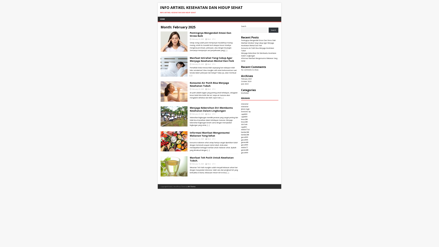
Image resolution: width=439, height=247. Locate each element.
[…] (226, 50)
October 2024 (246, 81)
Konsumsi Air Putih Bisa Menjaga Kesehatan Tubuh (209, 84)
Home (162, 19)
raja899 (244, 127)
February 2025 (246, 79)
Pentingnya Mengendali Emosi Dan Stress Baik (210, 34)
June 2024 (244, 84)
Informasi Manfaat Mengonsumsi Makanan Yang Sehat (210, 134)
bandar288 (245, 132)
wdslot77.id (245, 129)
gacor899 (244, 137)
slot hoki (244, 124)
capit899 (244, 114)
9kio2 (209, 39)
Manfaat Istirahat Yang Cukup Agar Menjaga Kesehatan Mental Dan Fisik (212, 59)
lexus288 (244, 119)
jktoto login (245, 109)
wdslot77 (244, 147)
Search (243, 26)
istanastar (244, 104)
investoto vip (246, 111)
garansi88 (244, 142)
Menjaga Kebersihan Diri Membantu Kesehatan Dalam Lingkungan (211, 109)
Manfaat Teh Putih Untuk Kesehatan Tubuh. (212, 159)
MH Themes (191, 187)
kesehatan (245, 93)
